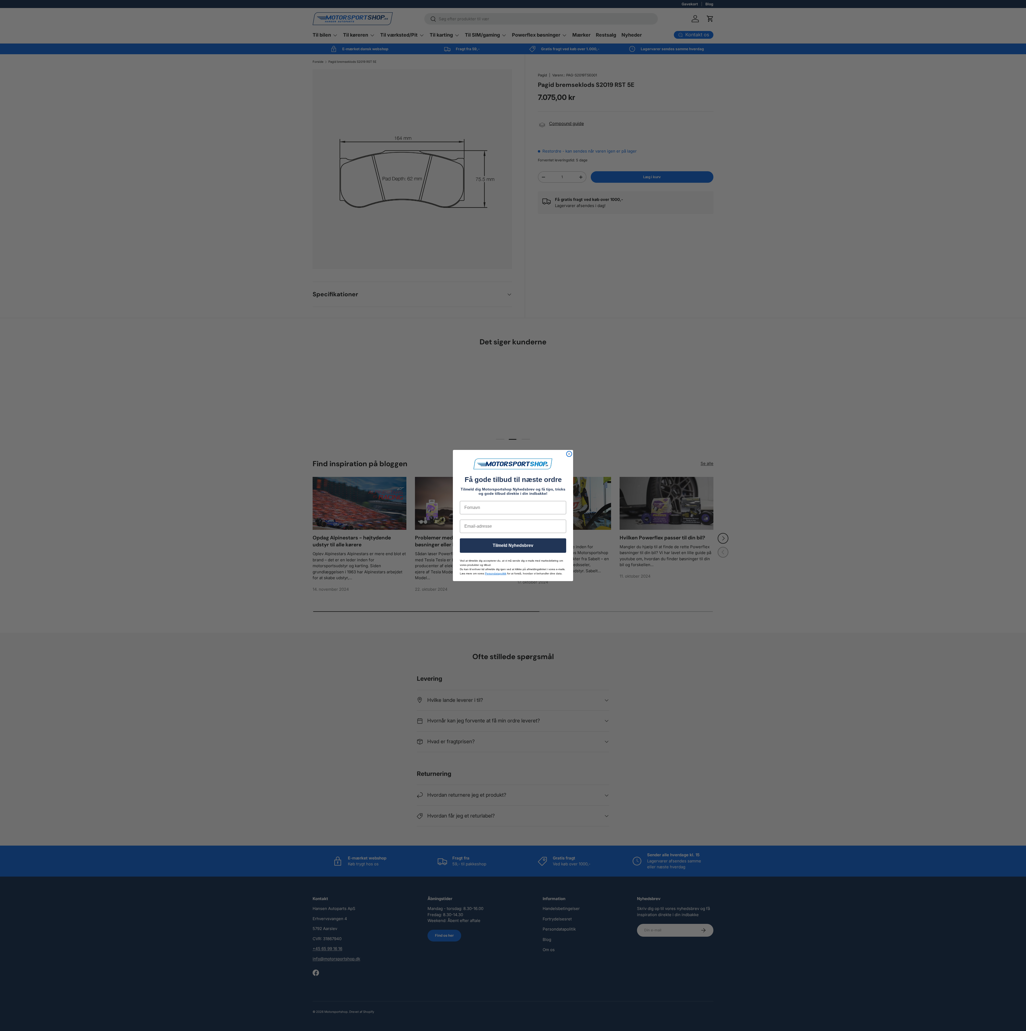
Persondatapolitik (495, 573)
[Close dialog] (569, 454)
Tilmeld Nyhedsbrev (513, 545)
